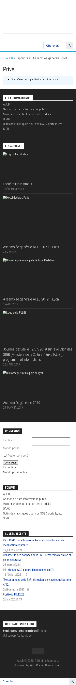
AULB (6, 104)
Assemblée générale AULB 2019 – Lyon (31, 299)
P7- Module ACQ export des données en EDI (28, 570)
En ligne (25, 631)
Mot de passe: (11, 448)
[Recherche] (38, 37)
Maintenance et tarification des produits (27, 114)
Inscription (9, 467)
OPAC (6, 119)
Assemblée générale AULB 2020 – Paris (31, 247)
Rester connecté (18, 455)
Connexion (11, 462)
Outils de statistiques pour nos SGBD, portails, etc (32, 124)
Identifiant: (9, 440)
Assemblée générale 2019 (21, 403)
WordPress (36, 665)
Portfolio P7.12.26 (13, 594)
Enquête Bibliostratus (17, 184)
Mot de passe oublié (15, 472)
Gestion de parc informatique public (25, 109)
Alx (59, 665)
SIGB (6, 129)
